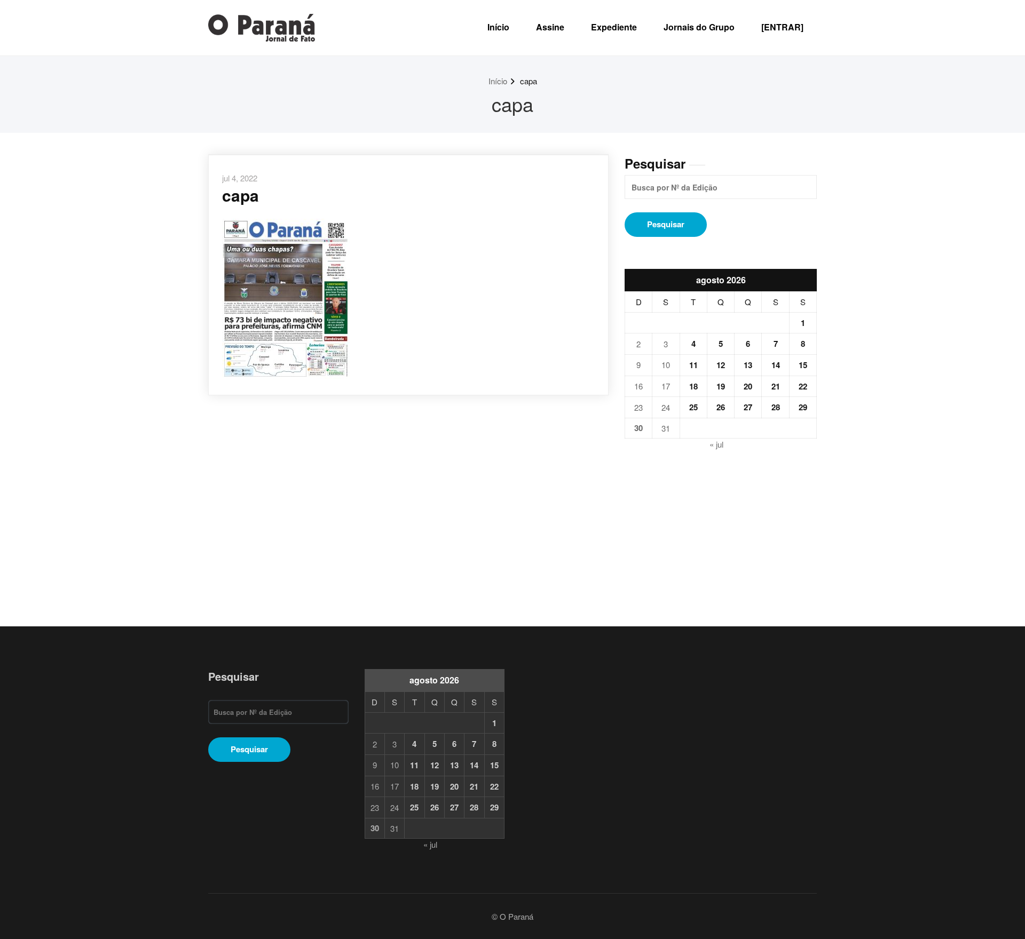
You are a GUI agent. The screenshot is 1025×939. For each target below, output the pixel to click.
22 (803, 386)
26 (720, 407)
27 (748, 407)
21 (775, 386)
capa (528, 80)
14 (775, 365)
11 (693, 365)
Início (498, 27)
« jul (716, 444)
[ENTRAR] (782, 27)
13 (748, 365)
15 (803, 365)
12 (720, 365)
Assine (550, 27)
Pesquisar (655, 163)
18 (693, 386)
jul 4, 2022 (239, 178)
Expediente (614, 27)
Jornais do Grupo (699, 27)
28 (775, 407)
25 (693, 407)
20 (748, 386)
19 (720, 386)
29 (803, 407)
